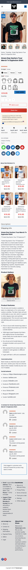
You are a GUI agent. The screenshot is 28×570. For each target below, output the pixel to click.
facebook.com (14, 384)
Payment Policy (7, 534)
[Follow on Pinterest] (5, 559)
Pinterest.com (14, 387)
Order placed (4, 132)
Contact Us (6, 526)
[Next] (24, 27)
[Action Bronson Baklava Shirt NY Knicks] (7, 172)
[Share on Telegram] (17, 153)
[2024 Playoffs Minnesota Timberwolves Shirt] (21, 172)
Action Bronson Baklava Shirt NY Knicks (5, 183)
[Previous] (3, 27)
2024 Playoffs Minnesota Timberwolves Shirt (20, 183)
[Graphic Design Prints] (14, 6)
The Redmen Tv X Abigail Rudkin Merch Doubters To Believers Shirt (21, 210)
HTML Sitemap (21, 501)
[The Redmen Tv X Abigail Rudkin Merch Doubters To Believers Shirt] (21, 198)
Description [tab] (5, 224)
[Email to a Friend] (17, 147)
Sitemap (19, 498)
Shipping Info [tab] (6, 228)
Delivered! (24, 132)
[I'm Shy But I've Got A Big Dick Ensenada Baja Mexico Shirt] (7, 198)
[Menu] (2, 6)
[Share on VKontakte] (3, 153)
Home (3, 52)
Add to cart (15, 105)
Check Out (14, 110)
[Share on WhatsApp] (3, 147)
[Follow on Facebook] (2, 559)
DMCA (4, 537)
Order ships (14, 132)
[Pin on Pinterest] (22, 147)
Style (3, 76)
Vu (4, 143)
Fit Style (3, 69)
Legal (4, 540)
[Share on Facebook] (8, 147)
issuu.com (10, 390)
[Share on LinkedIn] (8, 153)
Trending (8, 52)
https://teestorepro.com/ (18, 374)
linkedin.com (13, 381)
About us (5, 524)
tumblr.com (12, 397)
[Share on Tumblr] (13, 153)
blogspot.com (14, 394)
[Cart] (25, 6)
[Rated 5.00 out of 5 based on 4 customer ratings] (14, 66)
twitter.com (13, 377)
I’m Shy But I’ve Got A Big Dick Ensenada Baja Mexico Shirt (7, 210)
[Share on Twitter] (13, 147)
